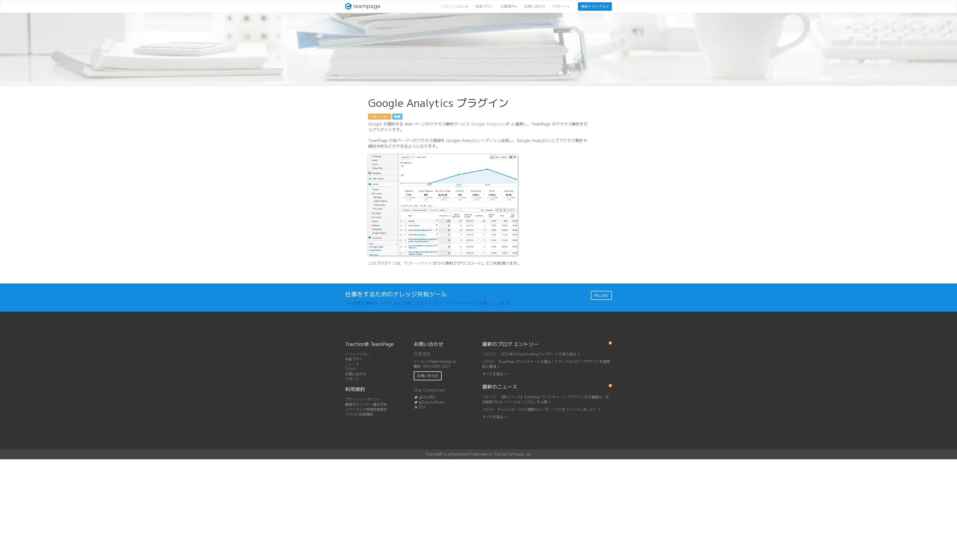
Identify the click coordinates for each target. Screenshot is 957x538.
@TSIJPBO (426, 397)
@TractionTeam (431, 402)
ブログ (350, 369)
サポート (560, 6)
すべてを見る (492, 374)
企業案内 (507, 6)
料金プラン (484, 6)
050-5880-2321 (437, 366)
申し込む (601, 295)
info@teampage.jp (441, 361)
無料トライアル (594, 6)
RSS (421, 407)
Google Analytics (487, 124)
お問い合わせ (534, 6)
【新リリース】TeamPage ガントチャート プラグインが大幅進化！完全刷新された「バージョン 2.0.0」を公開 (545, 399)
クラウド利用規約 (359, 414)
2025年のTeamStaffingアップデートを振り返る (538, 354)
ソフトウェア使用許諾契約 (366, 409)
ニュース (352, 364)
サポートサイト (418, 263)
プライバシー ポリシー (363, 399)
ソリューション (453, 6)
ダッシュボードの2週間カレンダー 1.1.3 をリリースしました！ (547, 409)
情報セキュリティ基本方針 (366, 404)
